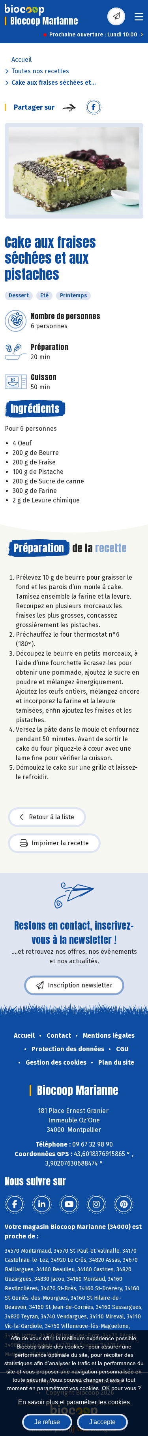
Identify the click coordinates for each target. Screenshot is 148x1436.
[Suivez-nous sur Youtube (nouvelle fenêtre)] (69, 1204)
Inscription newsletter (80, 985)
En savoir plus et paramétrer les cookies (74, 1402)
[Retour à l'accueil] (24, 10)
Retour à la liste (51, 817)
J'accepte (102, 1422)
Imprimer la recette (60, 843)
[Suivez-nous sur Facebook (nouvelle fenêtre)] (14, 1204)
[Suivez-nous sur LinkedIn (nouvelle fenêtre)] (42, 1204)
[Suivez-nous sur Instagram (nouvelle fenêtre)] (96, 1204)
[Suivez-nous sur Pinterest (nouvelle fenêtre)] (123, 1204)
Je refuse (47, 1422)
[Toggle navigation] (139, 19)
